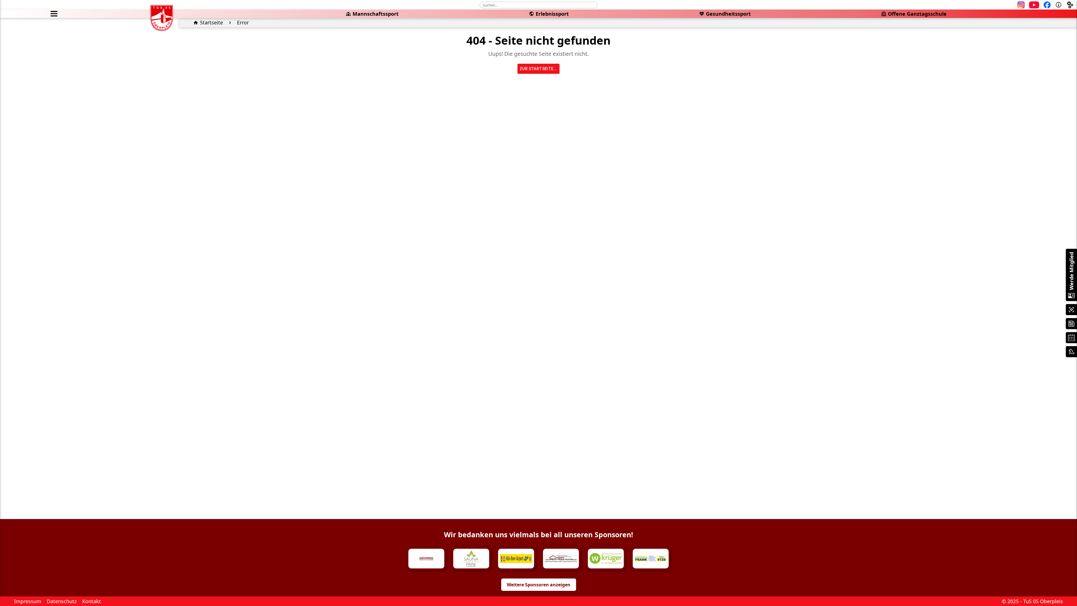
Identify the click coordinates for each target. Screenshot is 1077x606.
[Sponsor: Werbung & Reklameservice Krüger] (605, 558)
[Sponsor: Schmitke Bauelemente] (426, 558)
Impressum (27, 601)
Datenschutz (62, 601)
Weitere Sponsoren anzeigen (538, 585)
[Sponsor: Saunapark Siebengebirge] (471, 558)
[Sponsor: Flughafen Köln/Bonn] (516, 558)
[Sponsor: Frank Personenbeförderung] (650, 558)
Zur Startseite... (538, 68)
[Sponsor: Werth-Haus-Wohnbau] (561, 558)
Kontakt (91, 601)
